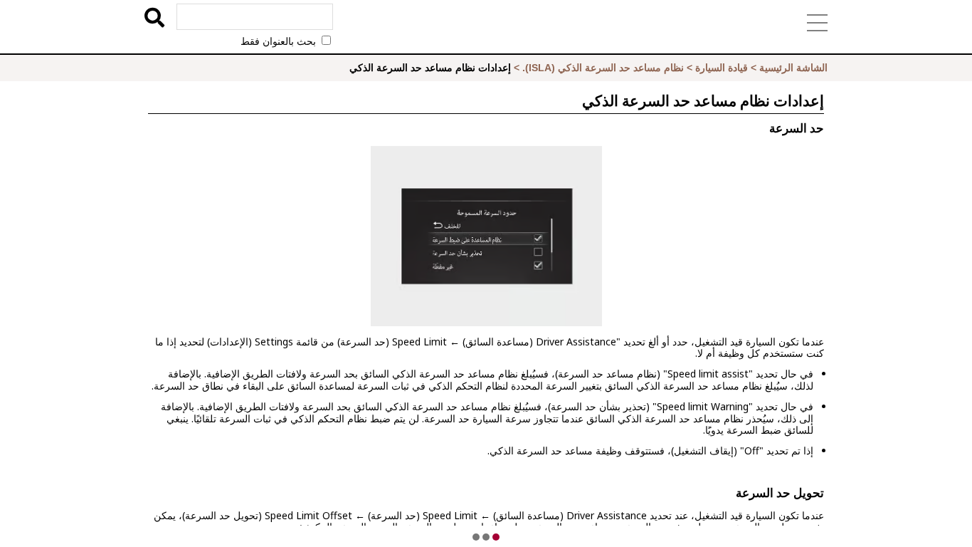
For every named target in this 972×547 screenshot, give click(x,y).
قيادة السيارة (721, 67)
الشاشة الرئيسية (793, 67)
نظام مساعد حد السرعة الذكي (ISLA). (603, 67)
